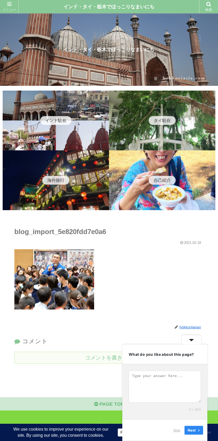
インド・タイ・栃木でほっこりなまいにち (109, 6)
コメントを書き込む (109, 358)
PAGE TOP (111, 404)
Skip (176, 430)
